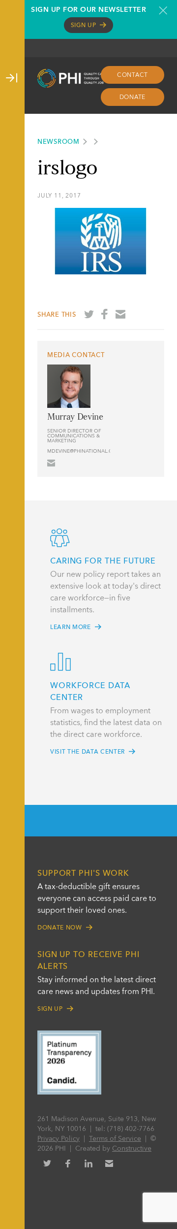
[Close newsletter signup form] (163, 10)
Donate (132, 97)
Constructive (131, 1148)
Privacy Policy (58, 1138)
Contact (132, 75)
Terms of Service (115, 1138)
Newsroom (58, 142)
